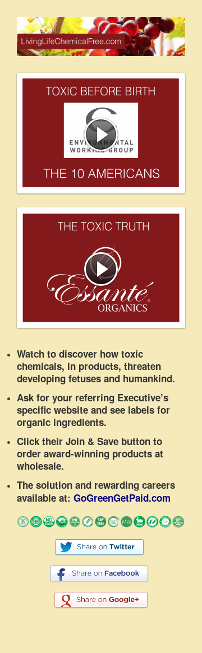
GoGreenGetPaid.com (122, 497)
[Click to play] (101, 134)
